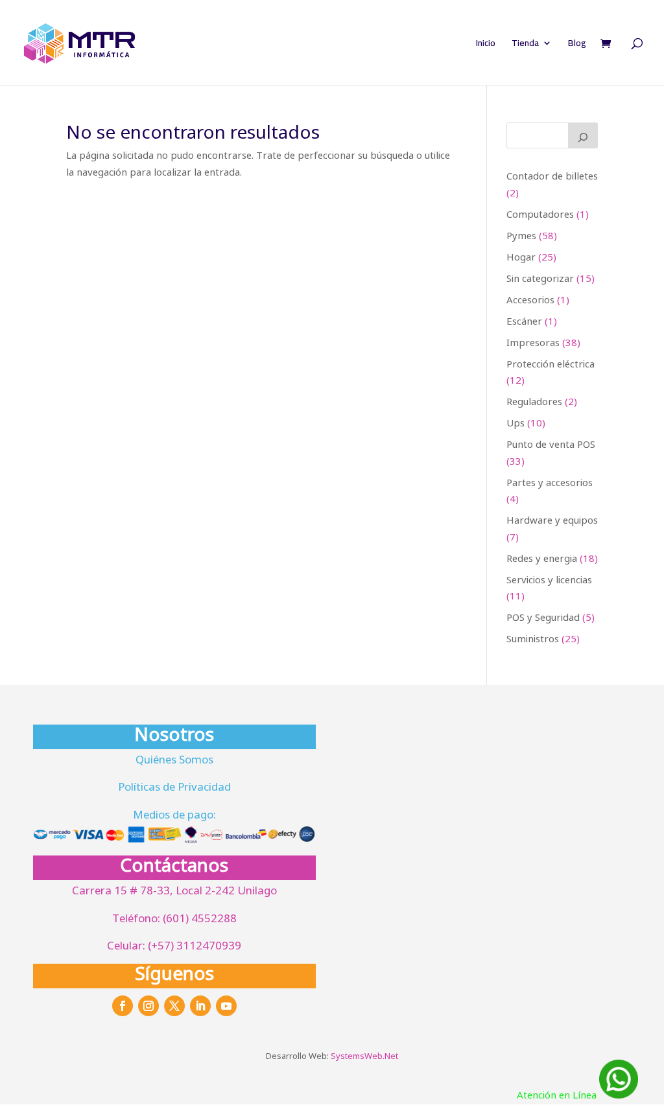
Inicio (485, 44)
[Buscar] (583, 135)
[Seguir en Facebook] (122, 1005)
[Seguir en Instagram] (148, 1005)
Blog (577, 44)
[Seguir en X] (174, 1005)
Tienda (525, 44)
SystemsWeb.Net (364, 1056)
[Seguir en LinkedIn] (200, 1005)
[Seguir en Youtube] (226, 1005)
